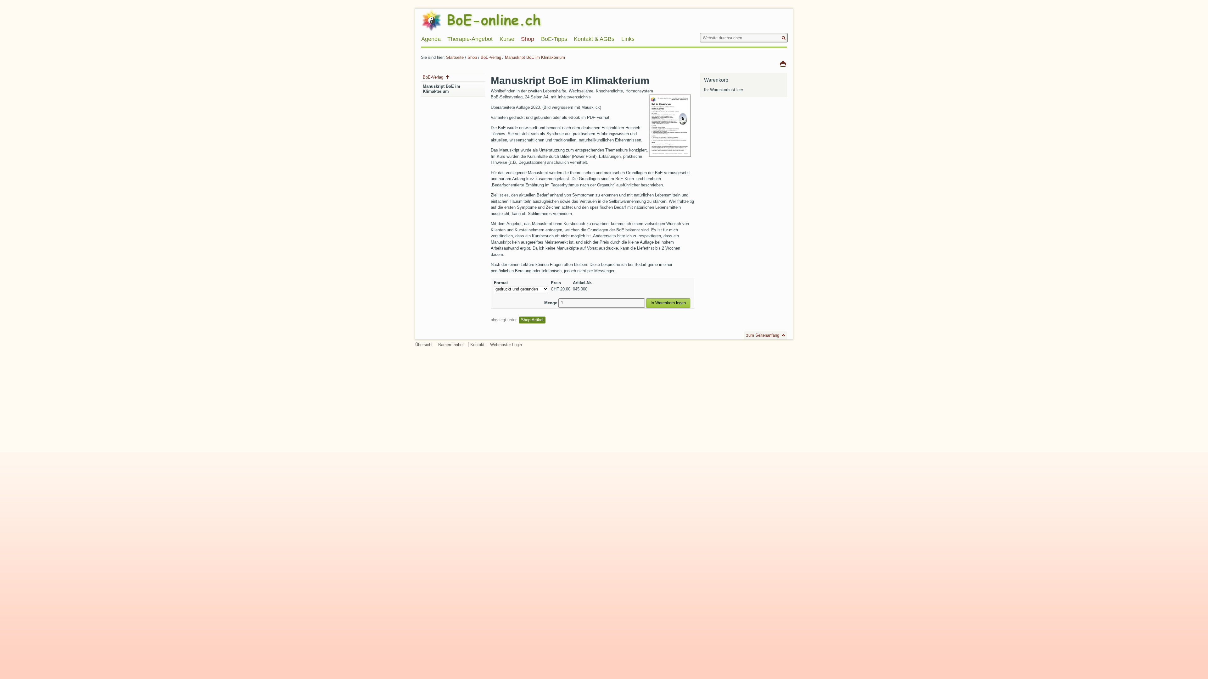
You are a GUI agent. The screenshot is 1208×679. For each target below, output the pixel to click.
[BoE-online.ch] (497, 20)
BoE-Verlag (491, 57)
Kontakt (477, 344)
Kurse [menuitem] (507, 39)
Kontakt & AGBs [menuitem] (594, 39)
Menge (550, 303)
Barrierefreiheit (451, 344)
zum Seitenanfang (762, 335)
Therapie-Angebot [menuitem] (470, 39)
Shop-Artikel (532, 319)
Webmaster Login (506, 344)
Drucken (783, 63)
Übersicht (424, 344)
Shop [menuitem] (527, 39)
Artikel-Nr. (582, 282)
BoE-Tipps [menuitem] (554, 39)
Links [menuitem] (628, 39)
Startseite (455, 57)
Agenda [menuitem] (431, 39)
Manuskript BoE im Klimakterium (535, 57)
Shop (472, 57)
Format (501, 282)
